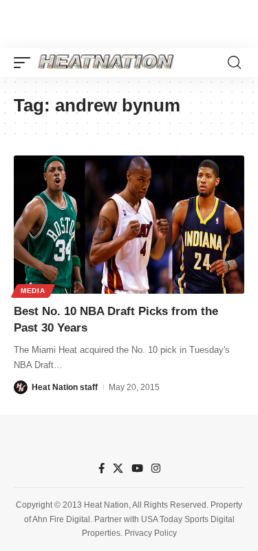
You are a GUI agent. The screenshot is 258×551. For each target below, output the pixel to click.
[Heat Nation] (106, 63)
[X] (118, 468)
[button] (25, 63)
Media (33, 290)
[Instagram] (156, 468)
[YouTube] (137, 468)
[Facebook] (101, 468)
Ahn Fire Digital (61, 519)
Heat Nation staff (65, 387)
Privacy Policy (151, 533)
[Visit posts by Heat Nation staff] (21, 387)
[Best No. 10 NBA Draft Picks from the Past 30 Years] (129, 224)
